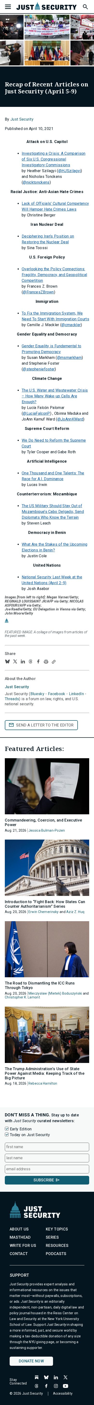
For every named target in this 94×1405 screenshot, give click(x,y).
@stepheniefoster (39, 369)
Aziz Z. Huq (75, 912)
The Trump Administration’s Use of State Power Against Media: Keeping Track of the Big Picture (44, 1073)
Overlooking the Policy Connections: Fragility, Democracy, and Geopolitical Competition (54, 275)
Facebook (56, 694)
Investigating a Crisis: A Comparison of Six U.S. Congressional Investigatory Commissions (54, 159)
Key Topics (57, 1229)
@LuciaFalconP (36, 413)
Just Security (22, 119)
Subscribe (44, 1180)
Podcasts (56, 1253)
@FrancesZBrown (38, 292)
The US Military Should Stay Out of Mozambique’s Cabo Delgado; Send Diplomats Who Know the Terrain (53, 512)
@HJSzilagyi (69, 170)
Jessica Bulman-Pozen (46, 830)
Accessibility (63, 1393)
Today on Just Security (30, 1135)
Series (52, 1237)
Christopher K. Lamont (22, 997)
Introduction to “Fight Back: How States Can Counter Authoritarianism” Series (45, 904)
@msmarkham (69, 357)
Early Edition (21, 1129)
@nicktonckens (36, 182)
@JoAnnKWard (70, 419)
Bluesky (37, 694)
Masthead (20, 1237)
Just (17, 687)
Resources (57, 1245)
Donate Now (31, 1361)
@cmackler (71, 325)
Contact (19, 1253)
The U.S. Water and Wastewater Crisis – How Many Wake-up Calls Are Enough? (55, 396)
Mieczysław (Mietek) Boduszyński (55, 993)
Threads (12, 699)
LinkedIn (76, 694)
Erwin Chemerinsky (43, 912)
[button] (85, 6)
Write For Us (23, 1245)
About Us (19, 1229)
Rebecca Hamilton (42, 1083)
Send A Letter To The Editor (45, 725)
